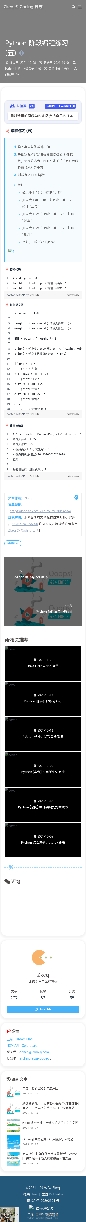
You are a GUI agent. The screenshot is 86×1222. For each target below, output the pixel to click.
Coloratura (30, 1045)
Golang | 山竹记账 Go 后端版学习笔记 (47, 1139)
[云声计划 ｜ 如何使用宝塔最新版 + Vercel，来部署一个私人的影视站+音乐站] (13, 1159)
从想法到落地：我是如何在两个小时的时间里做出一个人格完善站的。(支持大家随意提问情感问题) (50, 1106)
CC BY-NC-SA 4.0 (25, 524)
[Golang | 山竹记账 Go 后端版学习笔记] (13, 1142)
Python (9, 68)
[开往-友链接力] (41, 1208)
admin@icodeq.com (34, 1052)
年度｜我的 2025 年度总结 (40, 1088)
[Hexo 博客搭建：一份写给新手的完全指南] (13, 1125)
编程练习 (12, 543)
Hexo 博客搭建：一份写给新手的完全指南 (50, 1123)
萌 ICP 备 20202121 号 (43, 1201)
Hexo (35, 1194)
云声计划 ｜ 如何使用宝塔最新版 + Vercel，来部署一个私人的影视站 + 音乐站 (49, 1156)
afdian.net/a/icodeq (34, 1058)
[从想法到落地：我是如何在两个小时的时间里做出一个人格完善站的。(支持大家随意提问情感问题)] (13, 1108)
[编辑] (20, 53)
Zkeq (28, 498)
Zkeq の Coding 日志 (23, 530)
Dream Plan (24, 1039)
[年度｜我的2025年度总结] (13, 1091)
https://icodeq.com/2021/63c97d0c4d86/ (40, 511)
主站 (10, 1039)
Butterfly (56, 1194)
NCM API (13, 1045)
